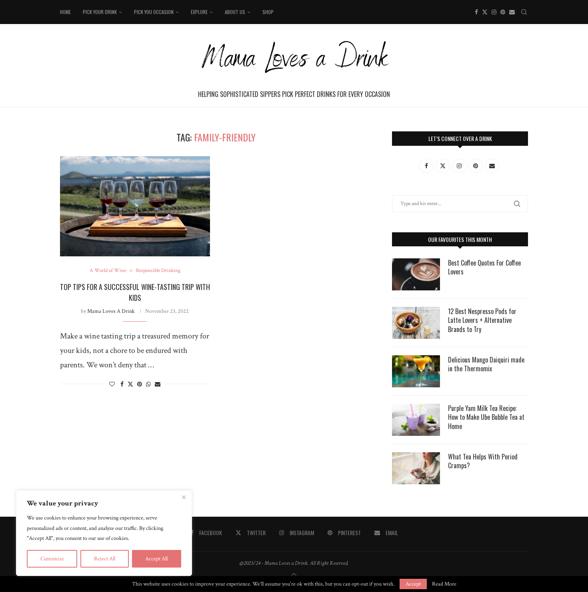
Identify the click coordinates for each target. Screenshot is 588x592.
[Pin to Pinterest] (139, 384)
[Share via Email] (157, 384)
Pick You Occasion (154, 11)
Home (65, 11)
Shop (268, 11)
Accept (413, 584)
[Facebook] (476, 12)
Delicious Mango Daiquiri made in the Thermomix (486, 364)
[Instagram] (494, 12)
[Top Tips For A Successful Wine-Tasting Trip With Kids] (135, 206)
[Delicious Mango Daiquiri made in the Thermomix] (416, 371)
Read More (444, 584)
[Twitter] (485, 12)
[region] (104, 533)
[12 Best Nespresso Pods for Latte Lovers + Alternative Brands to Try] (416, 323)
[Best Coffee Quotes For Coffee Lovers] (416, 274)
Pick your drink (100, 11)
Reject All (104, 558)
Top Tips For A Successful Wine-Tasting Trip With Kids (135, 292)
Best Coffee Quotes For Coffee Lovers (484, 267)
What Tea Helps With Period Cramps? (483, 461)
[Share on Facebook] (122, 384)
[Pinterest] (502, 12)
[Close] (183, 497)
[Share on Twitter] (130, 384)
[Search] (524, 12)
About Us (235, 11)
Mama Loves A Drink (111, 311)
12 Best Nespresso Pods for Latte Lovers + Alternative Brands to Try (482, 320)
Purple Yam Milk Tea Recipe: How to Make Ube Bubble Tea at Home (486, 417)
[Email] (512, 12)
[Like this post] (112, 384)
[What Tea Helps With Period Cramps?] (416, 468)
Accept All (156, 558)
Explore (199, 11)
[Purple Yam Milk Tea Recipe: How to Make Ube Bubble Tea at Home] (416, 420)
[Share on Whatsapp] (148, 384)
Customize (52, 558)
